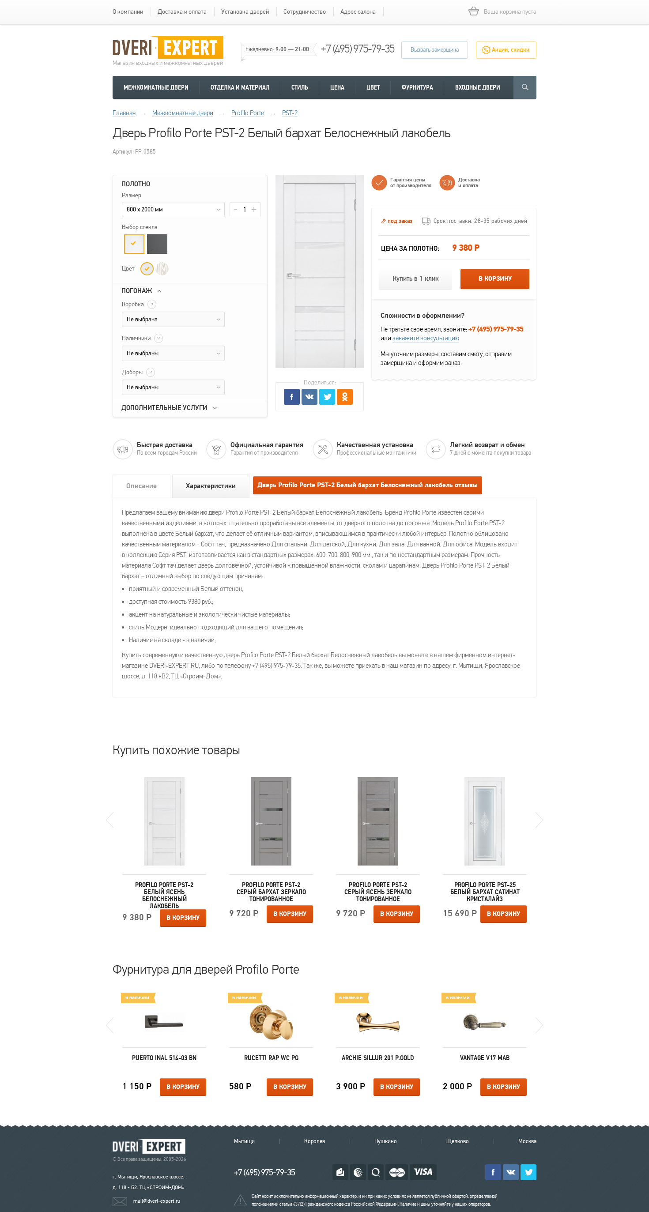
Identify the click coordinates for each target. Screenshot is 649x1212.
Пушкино (385, 1141)
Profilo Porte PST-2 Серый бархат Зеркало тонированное (271, 892)
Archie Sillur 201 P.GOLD (378, 1057)
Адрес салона (358, 11)
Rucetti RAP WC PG (271, 1057)
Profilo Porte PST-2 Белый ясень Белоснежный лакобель (164, 894)
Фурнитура (417, 87)
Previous (109, 820)
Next (539, 820)
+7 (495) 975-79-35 (357, 49)
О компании (128, 11)
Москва (527, 1141)
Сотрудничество (304, 11)
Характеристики (211, 486)
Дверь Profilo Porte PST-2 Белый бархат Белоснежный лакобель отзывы (367, 485)
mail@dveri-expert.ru (156, 1201)
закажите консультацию (425, 338)
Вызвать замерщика (435, 49)
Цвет (373, 87)
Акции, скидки (510, 49)
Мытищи (244, 1141)
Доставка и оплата (182, 11)
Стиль (299, 87)
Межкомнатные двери (156, 87)
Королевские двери (151, 1146)
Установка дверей (245, 11)
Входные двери (477, 87)
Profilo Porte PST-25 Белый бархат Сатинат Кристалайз (485, 892)
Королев (314, 1141)
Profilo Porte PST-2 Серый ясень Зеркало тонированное (377, 892)
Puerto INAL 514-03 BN (164, 1057)
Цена (337, 87)
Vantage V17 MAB (484, 1057)
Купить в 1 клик (415, 279)
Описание (141, 486)
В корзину (495, 279)
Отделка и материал (240, 87)
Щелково (457, 1141)
